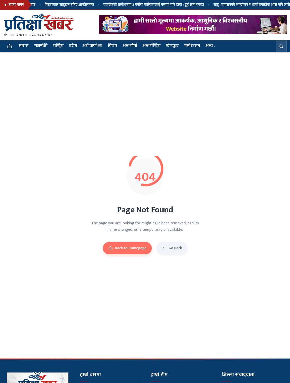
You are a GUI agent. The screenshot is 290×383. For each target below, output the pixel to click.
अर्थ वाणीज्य (92, 46)
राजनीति (40, 46)
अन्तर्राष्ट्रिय (151, 46)
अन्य (209, 46)
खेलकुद (172, 46)
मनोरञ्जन (192, 46)
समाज (24, 46)
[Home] (9, 46)
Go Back (175, 248)
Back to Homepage (130, 248)
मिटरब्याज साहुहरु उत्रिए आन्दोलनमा (60, 5)
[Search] (281, 46)
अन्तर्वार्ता (130, 46)
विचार (112, 46)
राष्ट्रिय (58, 46)
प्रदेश (73, 46)
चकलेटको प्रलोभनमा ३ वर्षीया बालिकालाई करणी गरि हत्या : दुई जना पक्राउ (144, 5)
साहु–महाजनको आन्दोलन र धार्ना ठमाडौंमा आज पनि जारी (243, 5)
